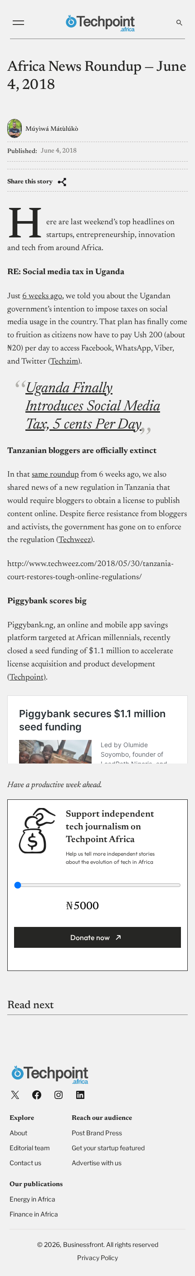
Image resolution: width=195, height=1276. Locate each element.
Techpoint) (28, 678)
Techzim (64, 362)
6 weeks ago (42, 296)
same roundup (55, 475)
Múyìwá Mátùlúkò (51, 129)
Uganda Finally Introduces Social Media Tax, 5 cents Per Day (92, 406)
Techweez (74, 540)
